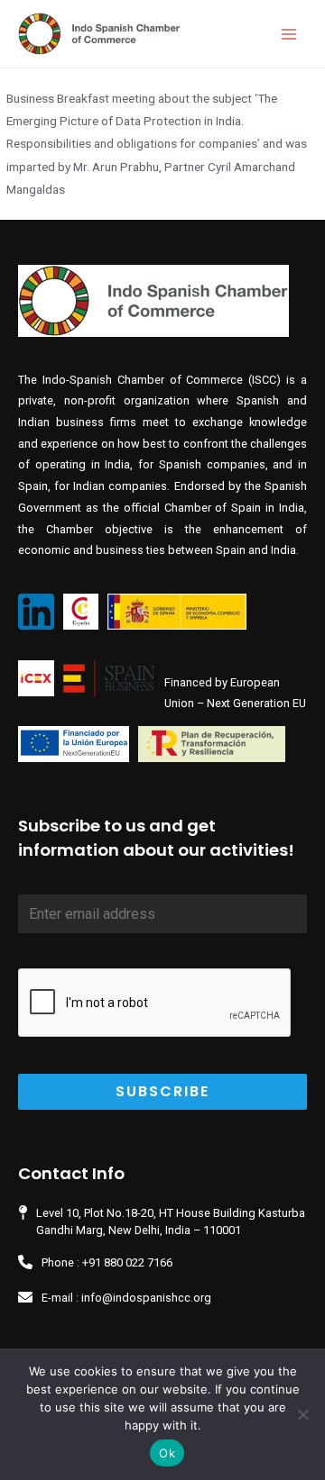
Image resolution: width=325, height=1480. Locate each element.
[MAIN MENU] (289, 33)
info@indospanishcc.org (146, 1297)
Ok (167, 1453)
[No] (302, 1414)
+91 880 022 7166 (127, 1262)
